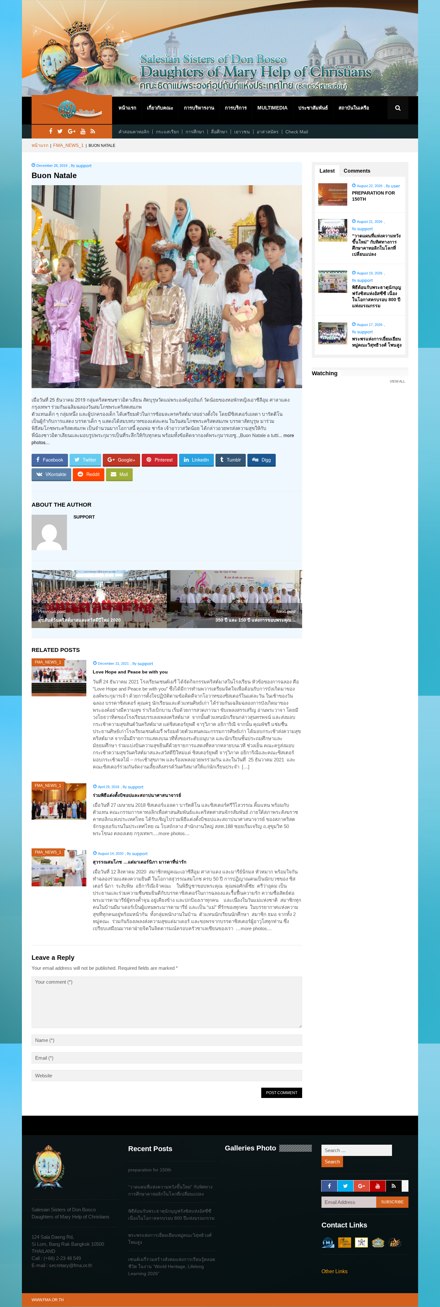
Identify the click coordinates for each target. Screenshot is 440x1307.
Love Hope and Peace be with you (130, 671)
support (83, 165)
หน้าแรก (127, 107)
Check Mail (296, 131)
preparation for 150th (149, 1169)
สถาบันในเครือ (354, 107)
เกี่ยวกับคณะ (160, 107)
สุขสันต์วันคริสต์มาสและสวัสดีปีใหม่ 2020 (79, 620)
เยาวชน (242, 131)
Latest (327, 171)
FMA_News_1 (68, 145)
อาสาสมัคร (268, 131)
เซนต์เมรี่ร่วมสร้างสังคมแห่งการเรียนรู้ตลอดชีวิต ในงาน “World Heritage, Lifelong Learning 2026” (171, 1266)
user (395, 185)
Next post (286, 611)
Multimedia (272, 107)
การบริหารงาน (199, 107)
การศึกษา (195, 131)
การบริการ (236, 107)
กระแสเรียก (167, 131)
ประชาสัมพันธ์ (313, 107)
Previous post (52, 611)
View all (397, 381)
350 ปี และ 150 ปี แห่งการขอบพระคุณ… (255, 620)
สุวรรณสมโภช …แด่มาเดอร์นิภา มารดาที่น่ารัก (139, 861)
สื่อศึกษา (219, 131)
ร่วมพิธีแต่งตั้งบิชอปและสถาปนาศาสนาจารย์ (137, 795)
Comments (357, 171)
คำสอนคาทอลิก (134, 131)
